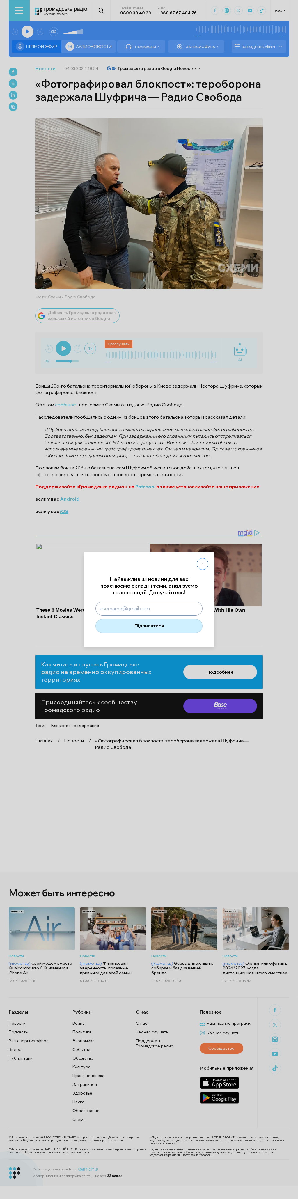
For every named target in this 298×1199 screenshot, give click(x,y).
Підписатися (149, 626)
